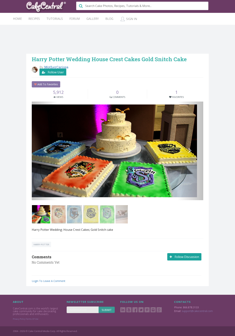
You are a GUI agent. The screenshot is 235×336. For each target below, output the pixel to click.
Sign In (131, 19)
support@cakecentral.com (197, 311)
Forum (74, 19)
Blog (109, 19)
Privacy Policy (19, 319)
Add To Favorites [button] (47, 84)
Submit (107, 310)
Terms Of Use (32, 319)
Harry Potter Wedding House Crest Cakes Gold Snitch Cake (109, 59)
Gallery (92, 19)
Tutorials (54, 19)
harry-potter (41, 244)
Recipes (34, 19)
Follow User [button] (55, 72)
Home (17, 19)
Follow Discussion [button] (186, 257)
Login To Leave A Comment (48, 281)
